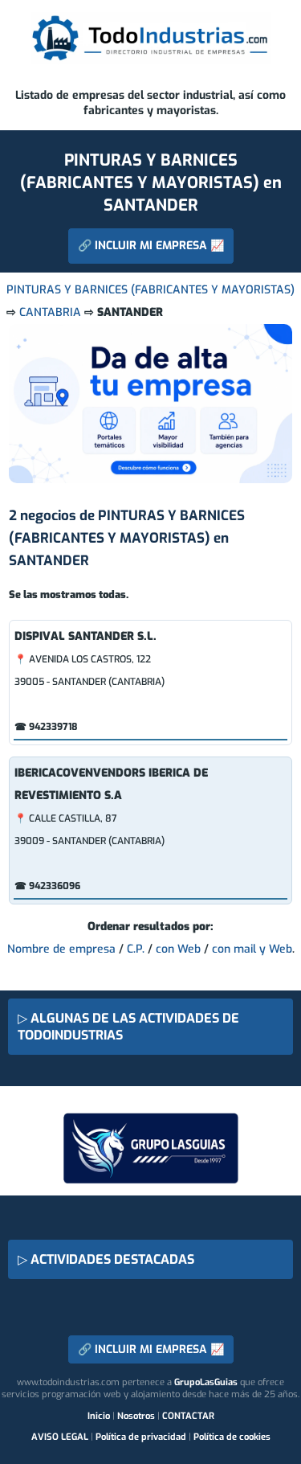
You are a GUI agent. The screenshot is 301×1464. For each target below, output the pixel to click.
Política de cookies (231, 1437)
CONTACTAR (188, 1416)
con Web (178, 949)
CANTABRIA (50, 312)
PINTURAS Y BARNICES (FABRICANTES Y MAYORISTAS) (150, 289)
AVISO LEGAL (59, 1437)
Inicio (98, 1416)
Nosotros (136, 1416)
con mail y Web (252, 949)
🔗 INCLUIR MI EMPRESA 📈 (151, 245)
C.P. (135, 949)
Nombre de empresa (61, 949)
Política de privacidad (141, 1437)
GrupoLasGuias (206, 1382)
